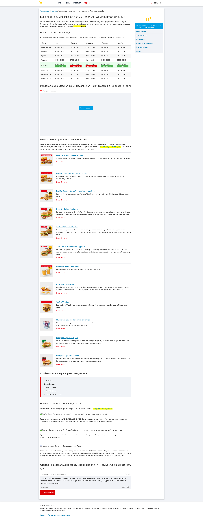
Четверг (44, 60)
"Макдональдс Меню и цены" (110, 147)
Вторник (44, 52)
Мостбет (77, 3)
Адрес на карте (141, 35)
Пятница (44, 65)
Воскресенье (46, 74)
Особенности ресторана (144, 43)
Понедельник (46, 47)
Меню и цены (64, 3)
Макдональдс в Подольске (102, 409)
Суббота (44, 70)
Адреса (87, 3)
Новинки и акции (141, 47)
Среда (43, 56)
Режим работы (140, 31)
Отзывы (138, 51)
